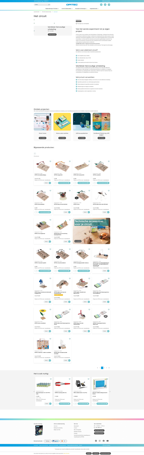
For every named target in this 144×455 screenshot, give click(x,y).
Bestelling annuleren (99, 433)
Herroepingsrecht (62, 445)
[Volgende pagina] (107, 368)
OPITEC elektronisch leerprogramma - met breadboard (101, 293)
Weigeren (89, 453)
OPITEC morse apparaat (40, 233)
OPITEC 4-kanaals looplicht (40, 262)
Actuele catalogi (38, 423)
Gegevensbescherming (43, 445)
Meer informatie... (67, 453)
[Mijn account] (105, 4)
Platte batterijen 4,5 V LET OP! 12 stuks (43, 393)
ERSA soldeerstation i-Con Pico (80, 392)
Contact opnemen (99, 430)
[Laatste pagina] (109, 368)
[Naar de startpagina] (72, 4)
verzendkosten (77, 449)
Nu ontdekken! (78, 241)
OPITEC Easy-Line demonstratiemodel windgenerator (43, 293)
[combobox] (41, 4)
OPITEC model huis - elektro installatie (43, 352)
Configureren (95, 453)
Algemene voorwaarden (53, 445)
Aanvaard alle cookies (105, 453)
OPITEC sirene (76, 204)
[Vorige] (34, 391)
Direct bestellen (107, 1)
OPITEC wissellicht (97, 174)
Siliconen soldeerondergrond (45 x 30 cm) (100, 393)
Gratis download (52, 34)
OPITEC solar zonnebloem (40, 323)
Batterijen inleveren (77, 431)
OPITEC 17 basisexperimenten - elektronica (99, 324)
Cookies (80, 445)
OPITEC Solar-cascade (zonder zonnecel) (60, 353)
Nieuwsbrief (76, 426)
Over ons (55, 426)
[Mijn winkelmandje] (109, 4)
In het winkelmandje (64, 182)
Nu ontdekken (42, 138)
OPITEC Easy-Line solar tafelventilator (78, 324)
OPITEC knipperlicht (58, 174)
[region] (91, 231)
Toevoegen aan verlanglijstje (83, 23)
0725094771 (46, 1)
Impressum (36, 445)
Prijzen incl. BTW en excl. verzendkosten (42, 180)
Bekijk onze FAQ (57, 429)
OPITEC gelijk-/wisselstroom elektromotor (80, 293)
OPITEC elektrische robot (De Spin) (100, 204)
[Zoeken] (49, 4)
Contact (75, 427)
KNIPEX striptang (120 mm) (60, 392)
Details (46, 182)
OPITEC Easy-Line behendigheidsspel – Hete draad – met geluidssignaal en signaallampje (101, 263)
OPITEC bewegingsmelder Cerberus (81, 262)
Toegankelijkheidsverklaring (72, 445)
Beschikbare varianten (59, 294)
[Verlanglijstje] (101, 4)
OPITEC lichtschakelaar (39, 204)
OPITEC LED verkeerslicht (79, 174)
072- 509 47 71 (99, 427)
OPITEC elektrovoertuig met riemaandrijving (60, 293)
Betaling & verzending (58, 427)
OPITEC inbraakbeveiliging (40, 174)
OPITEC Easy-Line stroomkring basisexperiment (60, 234)
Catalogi (75, 433)
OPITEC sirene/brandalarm (60, 262)
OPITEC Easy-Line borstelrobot (60, 204)
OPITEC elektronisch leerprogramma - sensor (62, 324)
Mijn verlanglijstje (77, 429)
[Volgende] (110, 391)
